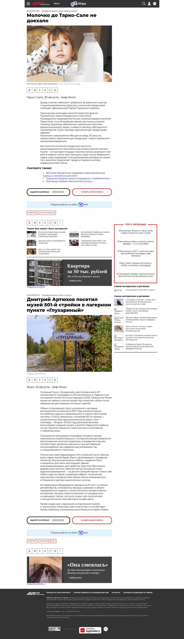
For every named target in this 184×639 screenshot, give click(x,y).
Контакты (116, 593)
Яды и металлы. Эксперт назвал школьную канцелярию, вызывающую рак (139, 328)
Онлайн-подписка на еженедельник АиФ (91, 593)
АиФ (78, 84)
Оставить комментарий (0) (92, 192)
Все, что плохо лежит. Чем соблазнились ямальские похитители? (49, 251)
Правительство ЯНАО (36, 373)
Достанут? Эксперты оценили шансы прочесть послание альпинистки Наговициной (141, 337)
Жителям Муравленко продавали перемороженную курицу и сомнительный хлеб (74, 174)
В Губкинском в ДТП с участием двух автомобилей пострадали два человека (135, 253)
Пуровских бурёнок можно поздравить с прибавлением (78, 178)
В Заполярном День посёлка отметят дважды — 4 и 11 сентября (135, 242)
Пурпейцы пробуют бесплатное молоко (68, 181)
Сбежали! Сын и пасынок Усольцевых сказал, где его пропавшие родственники (141, 311)
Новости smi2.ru (36, 287)
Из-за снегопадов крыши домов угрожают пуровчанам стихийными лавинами (51, 234)
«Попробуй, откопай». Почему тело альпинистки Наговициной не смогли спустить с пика (140, 302)
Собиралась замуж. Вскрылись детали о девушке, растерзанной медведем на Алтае (139, 346)
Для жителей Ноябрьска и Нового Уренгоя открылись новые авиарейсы (95, 234)
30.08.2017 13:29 (33, 11)
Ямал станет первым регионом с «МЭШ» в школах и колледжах (135, 264)
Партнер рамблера (69, 629)
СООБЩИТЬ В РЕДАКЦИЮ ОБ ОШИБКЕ (137, 593)
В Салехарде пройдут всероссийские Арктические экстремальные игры (136, 275)
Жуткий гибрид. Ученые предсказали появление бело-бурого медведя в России (141, 320)
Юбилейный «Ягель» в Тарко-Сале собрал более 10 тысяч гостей (136, 232)
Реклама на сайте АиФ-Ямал (58, 593)
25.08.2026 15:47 (33, 295)
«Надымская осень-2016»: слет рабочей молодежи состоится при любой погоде (93, 243)
